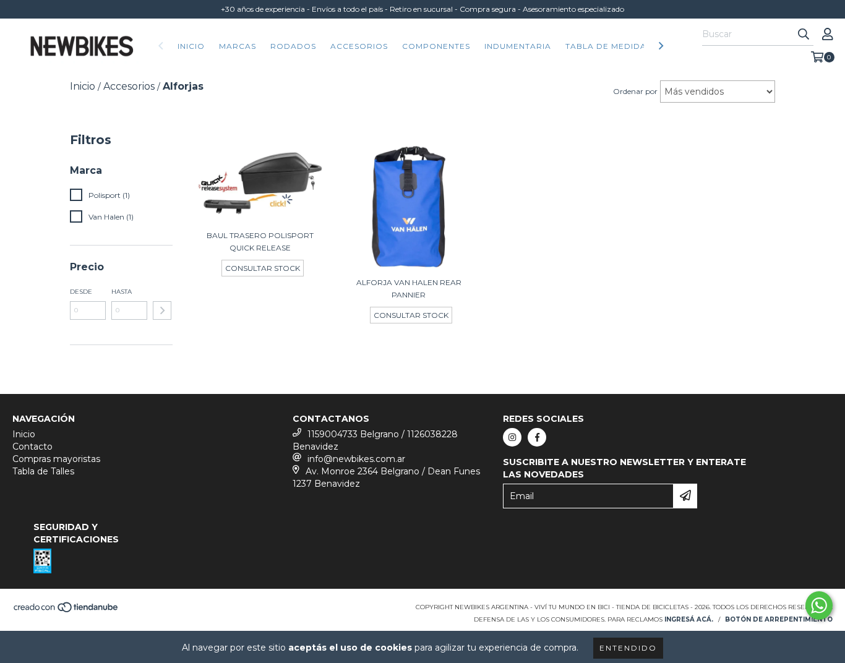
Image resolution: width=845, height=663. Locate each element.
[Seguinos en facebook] (537, 437)
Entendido (628, 647)
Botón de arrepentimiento (779, 619)
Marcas (237, 46)
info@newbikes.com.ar (356, 458)
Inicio (191, 46)
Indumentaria (517, 46)
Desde (81, 292)
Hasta (121, 292)
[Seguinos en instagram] (512, 437)
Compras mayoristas (56, 458)
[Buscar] (803, 35)
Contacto (32, 446)
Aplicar (162, 310)
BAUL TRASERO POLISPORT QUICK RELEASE (260, 241)
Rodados (293, 46)
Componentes (436, 46)
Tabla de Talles (43, 471)
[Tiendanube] (66, 611)
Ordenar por (635, 91)
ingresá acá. (688, 619)
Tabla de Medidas (608, 46)
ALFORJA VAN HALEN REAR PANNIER (408, 288)
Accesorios (359, 46)
